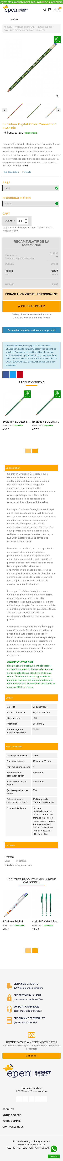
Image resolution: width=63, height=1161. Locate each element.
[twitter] (25, 1099)
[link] (31, 746)
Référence (8, 132)
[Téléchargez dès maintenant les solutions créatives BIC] (31, 2)
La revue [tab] (10, 845)
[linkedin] (44, 1099)
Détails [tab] (9, 697)
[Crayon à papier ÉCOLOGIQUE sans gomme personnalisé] (46, 404)
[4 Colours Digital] (16, 904)
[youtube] (31, 1099)
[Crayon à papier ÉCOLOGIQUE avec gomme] (16, 404)
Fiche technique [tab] (14, 746)
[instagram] (38, 1099)
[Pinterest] (20, 374)
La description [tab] (13, 468)
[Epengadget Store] (31, 1071)
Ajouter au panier (31, 306)
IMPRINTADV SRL (27, 1144)
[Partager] (5, 374)
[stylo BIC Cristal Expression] (46, 904)
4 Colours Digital (12, 921)
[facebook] (19, 1099)
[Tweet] (13, 374)
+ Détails (26, 172)
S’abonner (31, 1055)
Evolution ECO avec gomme (19, 421)
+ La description (10, 172)
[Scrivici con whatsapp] (54, 1149)
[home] (15, 9)
